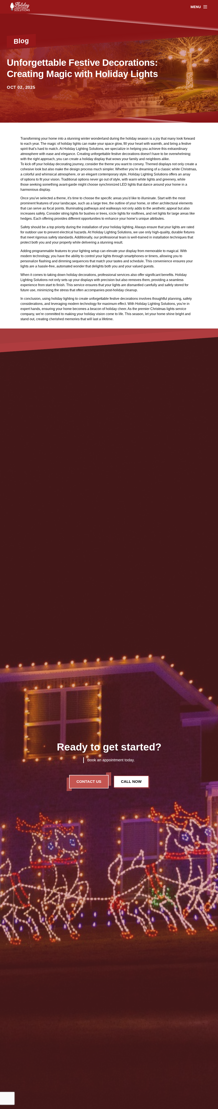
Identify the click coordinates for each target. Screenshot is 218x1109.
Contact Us (88, 781)
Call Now (131, 781)
